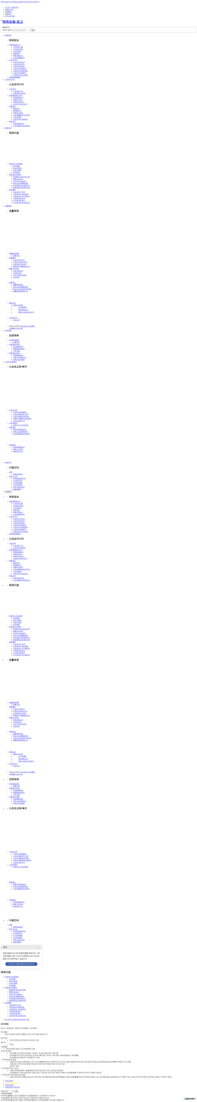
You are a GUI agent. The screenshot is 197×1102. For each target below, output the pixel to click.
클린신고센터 (18, 449)
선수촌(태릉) (17, 483)
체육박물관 (17, 489)
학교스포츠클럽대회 (20, 183)
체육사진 (12, 121)
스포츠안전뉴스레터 (20, 75)
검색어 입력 (6, 30)
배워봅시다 (17, 111)
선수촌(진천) (17, 481)
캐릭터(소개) (17, 100)
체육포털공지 (18, 474)
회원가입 (15, 7)
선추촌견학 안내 (19, 198)
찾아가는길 (13, 476)
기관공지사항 (18, 47)
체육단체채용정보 (19, 429)
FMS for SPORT (14, 326)
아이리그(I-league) (19, 181)
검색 (33, 30)
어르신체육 (17, 170)
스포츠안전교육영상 (20, 71)
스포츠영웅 (17, 117)
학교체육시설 (23, 310)
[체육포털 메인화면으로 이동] (12, 21)
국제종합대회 (18, 355)
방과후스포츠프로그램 (21, 177)
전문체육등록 (14, 340)
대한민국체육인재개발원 (22, 419)
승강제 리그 (13, 318)
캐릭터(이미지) (18, 102)
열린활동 (12, 190)
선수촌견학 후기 (19, 200)
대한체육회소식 (15, 45)
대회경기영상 (18, 113)
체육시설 (12, 303)
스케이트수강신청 (19, 264)
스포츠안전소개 (19, 62)
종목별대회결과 (19, 349)
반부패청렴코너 (19, 447)
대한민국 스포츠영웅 (20, 425)
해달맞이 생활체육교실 (21, 266)
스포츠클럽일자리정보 (21, 434)
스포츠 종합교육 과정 (21, 416)
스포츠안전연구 (19, 64)
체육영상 (12, 106)
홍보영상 (16, 108)
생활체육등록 (14, 253)
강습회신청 (17, 273)
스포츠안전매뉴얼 (19, 69)
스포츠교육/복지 (11, 362)
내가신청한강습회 (19, 275)
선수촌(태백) (17, 485)
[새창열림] (9, 10)
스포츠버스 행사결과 (20, 194)
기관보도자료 (18, 49)
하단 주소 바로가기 (32, 2)
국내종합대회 (18, 346)
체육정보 (8, 35)
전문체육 (8, 330)
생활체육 (8, 206)
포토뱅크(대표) (18, 124)
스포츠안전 (13, 60)
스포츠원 (12, 89)
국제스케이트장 (19, 487)
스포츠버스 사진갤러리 (21, 196)
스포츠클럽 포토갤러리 (21, 126)
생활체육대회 (18, 285)
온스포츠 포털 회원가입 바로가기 (21, 964)
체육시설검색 (18, 305)
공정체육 (12, 445)
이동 (16, 1091)
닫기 (38, 947)
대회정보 (12, 282)
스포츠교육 (13, 410)
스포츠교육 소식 (19, 421)
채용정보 (12, 427)
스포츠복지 (13, 423)
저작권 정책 (9, 1085)
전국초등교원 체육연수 (21, 185)
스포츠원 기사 (18, 91)
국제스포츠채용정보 (20, 432)
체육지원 (8, 128)
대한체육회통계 (15, 77)
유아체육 (16, 166)
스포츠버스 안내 (19, 192)
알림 (10, 472)
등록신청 (16, 256)
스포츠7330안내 (19, 260)
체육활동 (12, 258)
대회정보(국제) (14, 353)
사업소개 (16, 320)
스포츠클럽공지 (19, 58)
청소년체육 (17, 168)
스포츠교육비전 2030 (20, 414)
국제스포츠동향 (19, 359)
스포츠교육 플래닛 (20, 412)
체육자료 (16, 53)
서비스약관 (9, 1081)
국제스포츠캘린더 (19, 357)
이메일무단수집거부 (12, 1087)
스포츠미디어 (10, 79)
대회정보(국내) (14, 344)
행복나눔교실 (18, 179)
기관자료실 (17, 51)
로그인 (8, 7)
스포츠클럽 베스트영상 (21, 115)
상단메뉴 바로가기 (18, 2)
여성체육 (16, 172)
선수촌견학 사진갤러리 (21, 203)
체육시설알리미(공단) (26, 312)
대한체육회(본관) (19, 478)
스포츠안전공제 (19, 66)
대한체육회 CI (18, 98)
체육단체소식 (18, 56)
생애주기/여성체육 (16, 164)
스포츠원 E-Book (19, 93)
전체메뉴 (8, 492)
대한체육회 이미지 (16, 95)
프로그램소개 (18, 271)
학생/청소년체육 (15, 174)
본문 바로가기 (6, 2)
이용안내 (8, 462)
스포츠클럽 (22, 307)
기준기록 (16, 351)
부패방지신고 (18, 451)
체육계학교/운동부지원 (21, 187)
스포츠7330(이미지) (20, 104)
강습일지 (16, 277)
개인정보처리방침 (11, 1083)
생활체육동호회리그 (20, 291)
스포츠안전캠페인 (19, 73)
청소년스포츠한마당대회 (22, 289)
